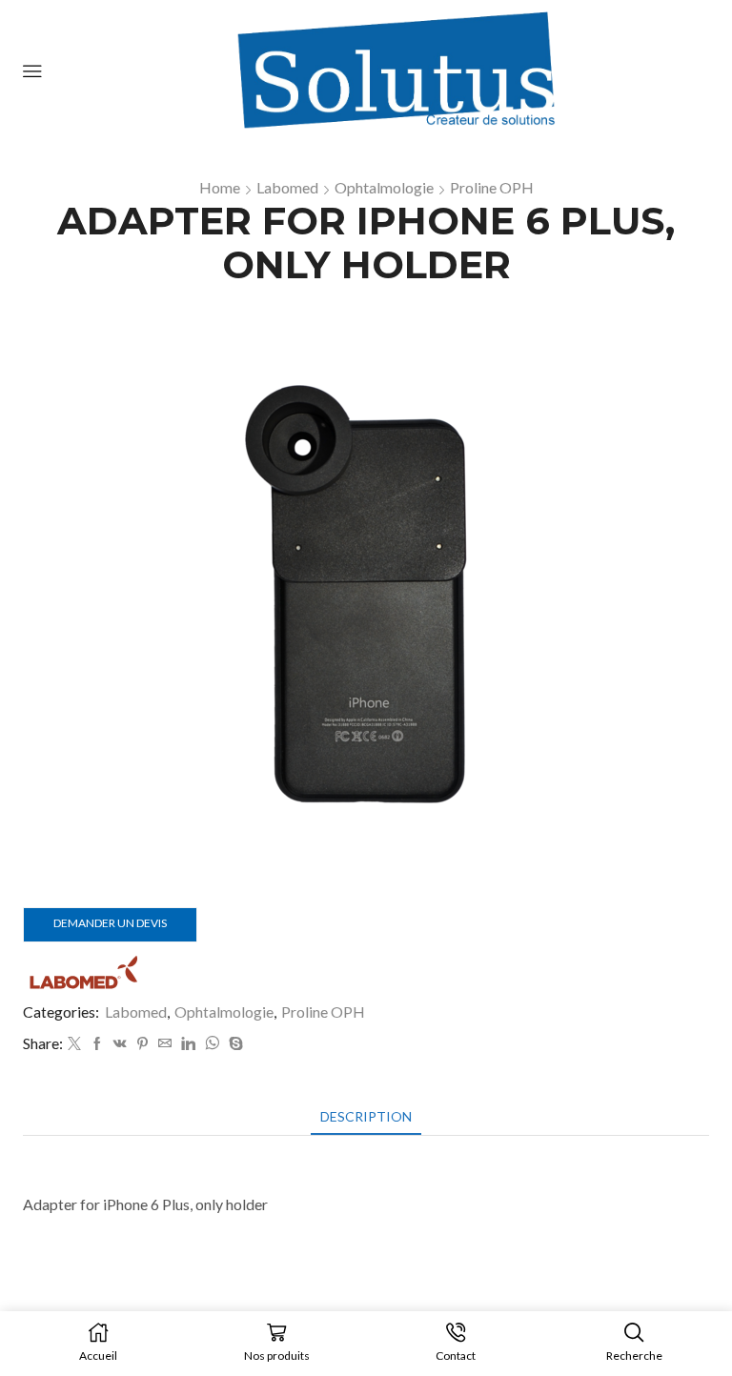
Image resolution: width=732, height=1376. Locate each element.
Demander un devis (110, 923)
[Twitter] (74, 1044)
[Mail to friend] (164, 1044)
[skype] (233, 1044)
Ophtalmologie (384, 187)
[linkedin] (188, 1044)
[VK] (120, 1044)
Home (219, 187)
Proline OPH (492, 187)
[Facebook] (97, 1044)
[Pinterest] (142, 1044)
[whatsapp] (212, 1044)
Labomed (287, 187)
